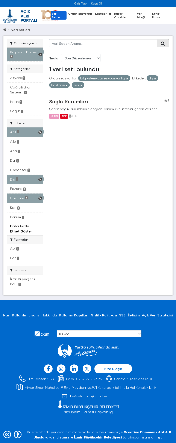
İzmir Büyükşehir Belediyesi (98, 437)
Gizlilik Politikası (104, 315)
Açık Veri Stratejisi (157, 315)
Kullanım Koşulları (73, 315)
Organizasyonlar (80, 13)
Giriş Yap (80, 3)
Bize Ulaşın (113, 368)
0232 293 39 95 (89, 378)
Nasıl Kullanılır (14, 315)
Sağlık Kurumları (68, 101)
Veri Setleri (56, 15)
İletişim (134, 315)
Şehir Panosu (157, 15)
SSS (122, 315)
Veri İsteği (141, 15)
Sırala (53, 58)
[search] (163, 43)
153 (51, 378)
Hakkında (49, 315)
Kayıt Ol (96, 3)
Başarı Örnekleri (120, 15)
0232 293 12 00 (141, 378)
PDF (64, 116)
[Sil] (127, 78)
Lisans (34, 315)
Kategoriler (103, 13)
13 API (54, 116)
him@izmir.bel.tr (98, 396)
